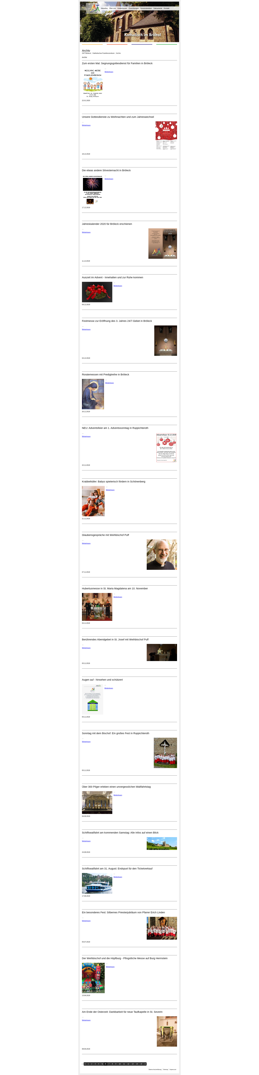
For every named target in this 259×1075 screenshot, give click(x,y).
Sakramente (157, 8)
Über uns (112, 8)
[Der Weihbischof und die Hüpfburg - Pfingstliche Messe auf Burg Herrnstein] (93, 978)
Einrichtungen (134, 8)
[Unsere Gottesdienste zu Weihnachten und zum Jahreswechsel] (166, 136)
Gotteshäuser (122, 8)
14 (137, 1064)
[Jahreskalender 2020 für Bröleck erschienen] (162, 243)
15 (141, 1064)
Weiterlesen (109, 72)
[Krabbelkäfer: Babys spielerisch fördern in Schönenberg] (93, 501)
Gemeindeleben (146, 8)
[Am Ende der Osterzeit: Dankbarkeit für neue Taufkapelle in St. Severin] (167, 1031)
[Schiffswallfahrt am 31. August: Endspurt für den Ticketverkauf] (97, 883)
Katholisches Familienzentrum (103, 53)
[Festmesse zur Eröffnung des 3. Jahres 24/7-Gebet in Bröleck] (165, 340)
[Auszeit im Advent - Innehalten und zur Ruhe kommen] (97, 292)
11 (124, 1064)
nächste (145, 1064)
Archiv (118, 53)
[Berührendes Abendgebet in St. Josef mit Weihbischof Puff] (162, 652)
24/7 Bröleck (86, 53)
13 (133, 1064)
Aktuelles (104, 8)
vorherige (85, 1064)
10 (120, 1064)
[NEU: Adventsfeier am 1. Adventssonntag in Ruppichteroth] (166, 447)
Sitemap (165, 1069)
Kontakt (166, 8)
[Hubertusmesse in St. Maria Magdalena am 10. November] (97, 607)
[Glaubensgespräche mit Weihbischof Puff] (162, 554)
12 (128, 1064)
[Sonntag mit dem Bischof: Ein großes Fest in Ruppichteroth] (165, 753)
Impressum (173, 1069)
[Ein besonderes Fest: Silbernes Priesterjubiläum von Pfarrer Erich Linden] (162, 928)
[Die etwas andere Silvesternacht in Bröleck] (92, 190)
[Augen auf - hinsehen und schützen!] (92, 699)
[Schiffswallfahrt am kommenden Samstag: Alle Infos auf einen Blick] (162, 843)
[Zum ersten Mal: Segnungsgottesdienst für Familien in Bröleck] (92, 83)
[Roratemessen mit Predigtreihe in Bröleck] (93, 394)
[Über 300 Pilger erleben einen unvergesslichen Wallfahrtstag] (97, 802)
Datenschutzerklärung (155, 1069)
